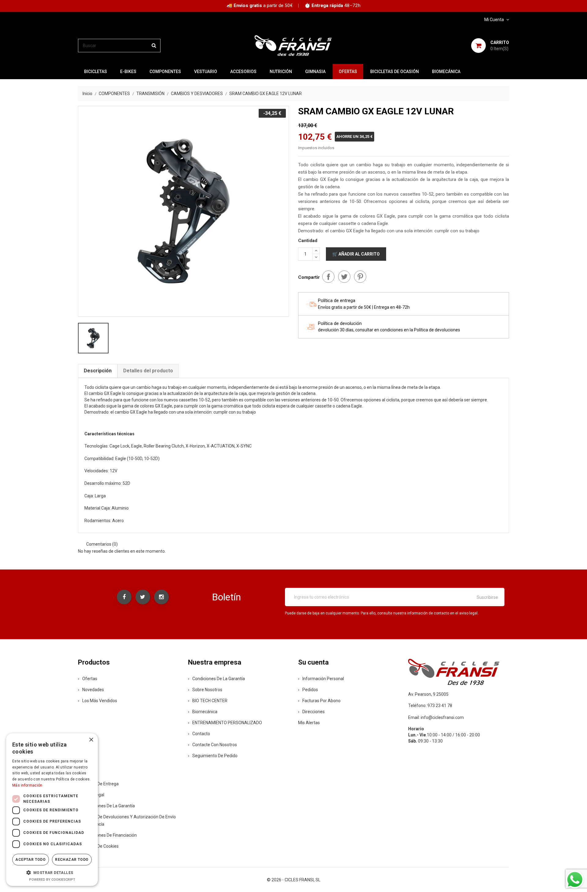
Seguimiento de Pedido (215, 755)
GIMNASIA (315, 71)
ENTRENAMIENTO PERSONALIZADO (227, 722)
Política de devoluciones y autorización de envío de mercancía (127, 820)
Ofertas (89, 678)
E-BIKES (128, 71)
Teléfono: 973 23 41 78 (430, 705)
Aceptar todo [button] (30, 859)
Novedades (93, 689)
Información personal (323, 678)
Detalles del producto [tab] (148, 371)
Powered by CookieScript (52, 880)
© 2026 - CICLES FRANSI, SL (293, 879)
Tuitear (344, 277)
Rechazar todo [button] (71, 859)
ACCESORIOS (243, 71)
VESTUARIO (205, 71)
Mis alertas (309, 722)
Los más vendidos (99, 700)
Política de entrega (100, 783)
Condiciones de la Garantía (218, 678)
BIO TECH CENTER (209, 700)
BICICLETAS (95, 71)
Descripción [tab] (98, 371)
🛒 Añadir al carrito (356, 254)
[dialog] (52, 809)
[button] (52, 872)
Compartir (328, 277)
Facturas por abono (321, 700)
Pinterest (360, 277)
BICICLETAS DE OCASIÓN (394, 71)
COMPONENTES (165, 71)
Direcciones (313, 711)
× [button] (91, 740)
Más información (27, 785)
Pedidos (310, 689)
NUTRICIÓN (281, 71)
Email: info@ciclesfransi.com (436, 717)
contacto (201, 733)
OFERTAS (348, 71)
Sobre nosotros (207, 689)
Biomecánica (446, 71)
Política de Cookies (100, 846)
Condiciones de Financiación (109, 835)
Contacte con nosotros (214, 744)
